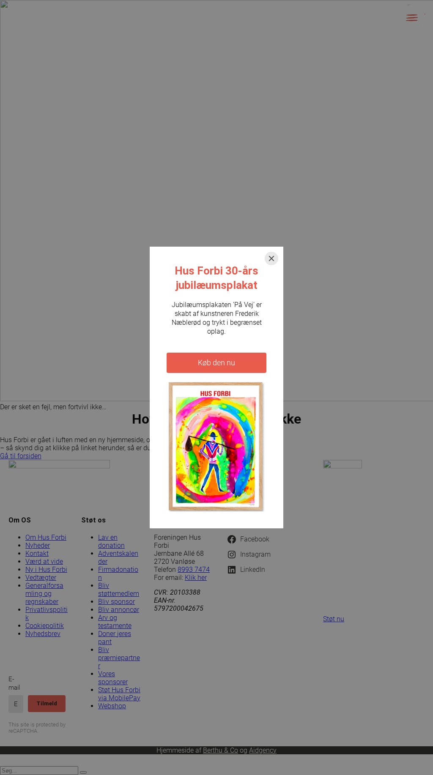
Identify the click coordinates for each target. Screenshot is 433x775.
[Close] (271, 258)
